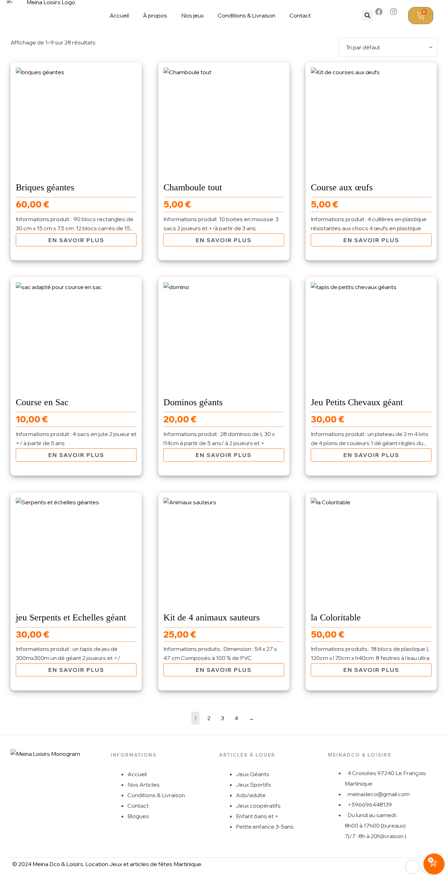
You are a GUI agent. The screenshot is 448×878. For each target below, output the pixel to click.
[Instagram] (397, 15)
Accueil (119, 15)
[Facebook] (382, 15)
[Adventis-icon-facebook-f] (412, 866)
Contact (300, 15)
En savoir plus (76, 240)
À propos (155, 15)
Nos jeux (192, 15)
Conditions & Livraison (246, 15)
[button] (367, 15)
